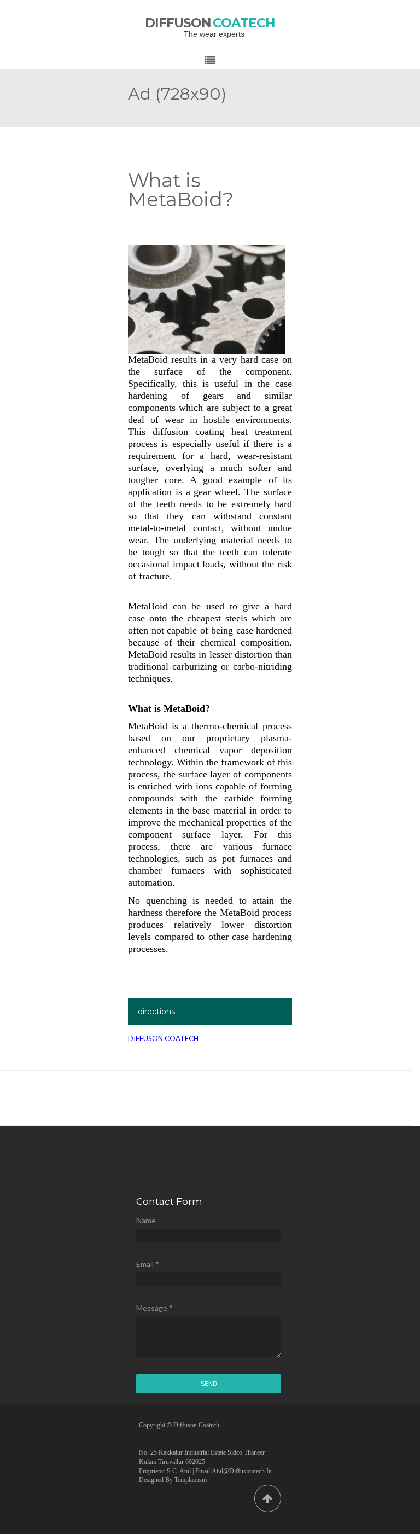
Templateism (190, 1480)
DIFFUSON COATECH (163, 1038)
